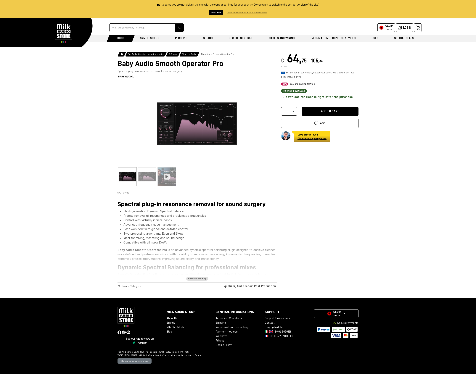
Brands (171, 322)
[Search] (179, 27)
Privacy (220, 340)
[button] (336, 314)
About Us (172, 318)
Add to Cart (330, 111)
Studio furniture (241, 38)
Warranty (221, 336)
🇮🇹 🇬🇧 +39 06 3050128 (278, 331)
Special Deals (404, 38)
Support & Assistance (278, 318)
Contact (269, 322)
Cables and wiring (282, 38)
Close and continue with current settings (247, 13)
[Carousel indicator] (127, 176)
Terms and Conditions (229, 318)
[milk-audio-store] (63, 32)
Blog (120, 38)
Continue (216, 13)
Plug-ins (181, 38)
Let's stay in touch (312, 136)
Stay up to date (274, 327)
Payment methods (227, 331)
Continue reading (197, 279)
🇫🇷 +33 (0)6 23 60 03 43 (279, 336)
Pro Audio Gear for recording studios (146, 54)
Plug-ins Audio (189, 54)
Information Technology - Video (333, 38)
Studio (208, 38)
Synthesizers (149, 38)
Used (375, 38)
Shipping (221, 322)
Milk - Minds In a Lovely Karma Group (183, 355)
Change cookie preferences (134, 361)
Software (173, 54)
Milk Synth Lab (175, 327)
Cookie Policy (224, 345)
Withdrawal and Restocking (232, 327)
